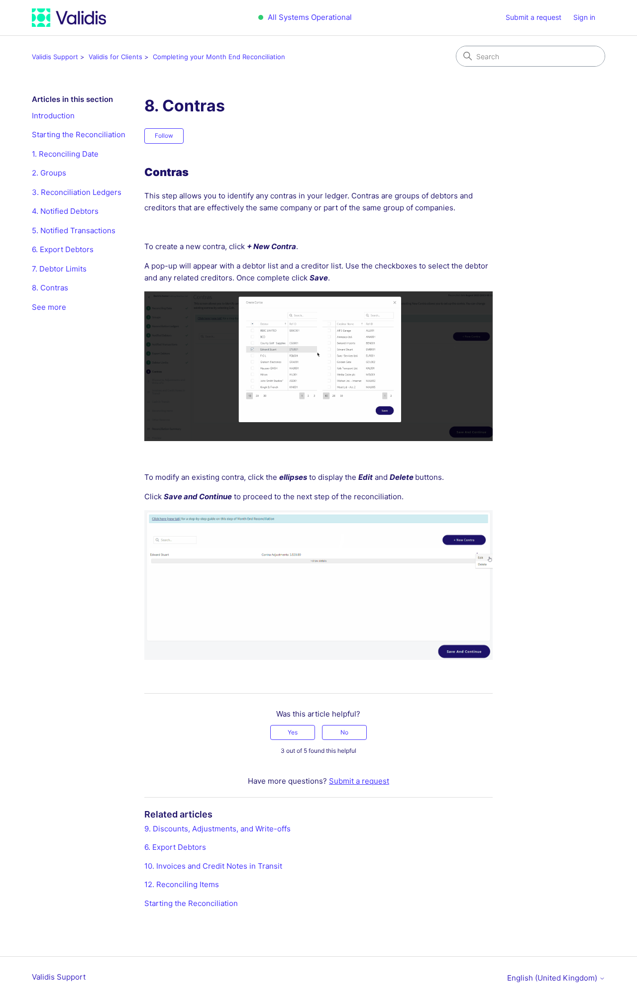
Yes (293, 732)
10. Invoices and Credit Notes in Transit (213, 866)
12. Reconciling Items (181, 884)
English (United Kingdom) (553, 978)
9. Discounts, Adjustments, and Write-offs (217, 828)
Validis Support (55, 57)
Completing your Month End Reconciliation (219, 57)
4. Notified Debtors (65, 211)
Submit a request (533, 17)
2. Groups (49, 173)
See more (49, 307)
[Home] (69, 17)
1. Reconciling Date (65, 154)
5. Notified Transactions (73, 230)
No (344, 732)
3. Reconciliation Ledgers (76, 192)
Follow (164, 135)
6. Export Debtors (63, 249)
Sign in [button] (584, 17)
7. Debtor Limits (59, 268)
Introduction (53, 115)
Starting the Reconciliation (78, 134)
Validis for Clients (115, 57)
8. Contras (50, 287)
